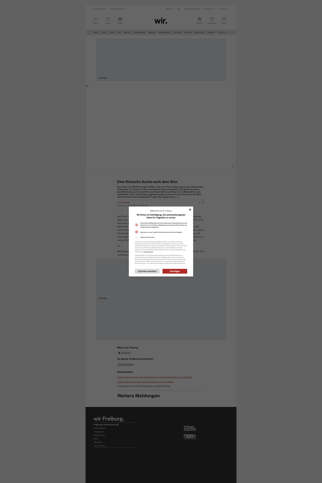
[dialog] (161, 241)
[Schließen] (190, 209)
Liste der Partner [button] (148, 252)
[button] (161, 237)
